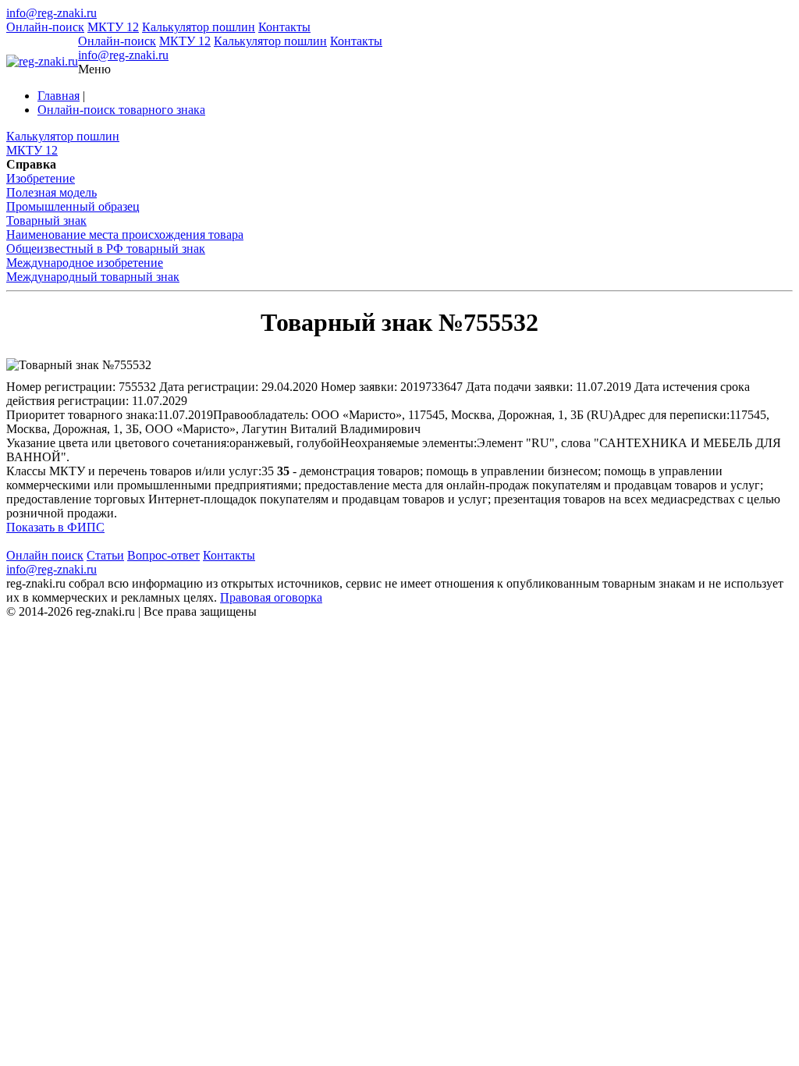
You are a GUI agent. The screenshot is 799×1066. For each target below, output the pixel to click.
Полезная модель (51, 192)
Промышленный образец (73, 206)
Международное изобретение (84, 262)
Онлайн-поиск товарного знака (121, 109)
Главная (58, 95)
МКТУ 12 (113, 27)
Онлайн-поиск (45, 27)
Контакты (284, 27)
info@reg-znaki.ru (51, 13)
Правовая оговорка (271, 597)
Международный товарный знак (92, 276)
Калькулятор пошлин (198, 27)
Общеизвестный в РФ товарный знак (105, 248)
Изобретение (40, 178)
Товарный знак (46, 220)
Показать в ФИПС (55, 527)
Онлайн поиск (44, 555)
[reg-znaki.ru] (42, 62)
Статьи (105, 555)
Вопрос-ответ (163, 555)
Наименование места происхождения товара (124, 234)
